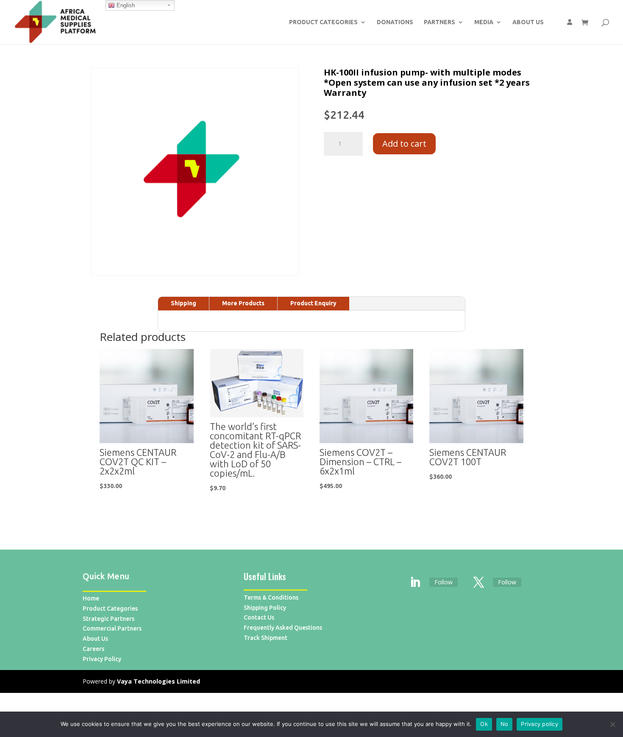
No (505, 723)
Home (91, 598)
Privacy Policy (102, 659)
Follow (443, 582)
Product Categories (110, 608)
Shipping (183, 303)
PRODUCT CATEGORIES (323, 22)
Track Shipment (265, 637)
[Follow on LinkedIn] (415, 582)
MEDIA (483, 22)
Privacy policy (539, 723)
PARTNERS (439, 22)
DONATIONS (395, 22)
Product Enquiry (313, 303)
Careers (93, 648)
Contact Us (259, 617)
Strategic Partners (108, 618)
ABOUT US (528, 22)
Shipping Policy (265, 607)
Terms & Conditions (271, 597)
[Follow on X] (479, 582)
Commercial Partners (112, 628)
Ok (484, 723)
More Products (243, 303)
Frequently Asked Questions (283, 627)
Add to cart (404, 143)
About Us (95, 638)
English (125, 5)
